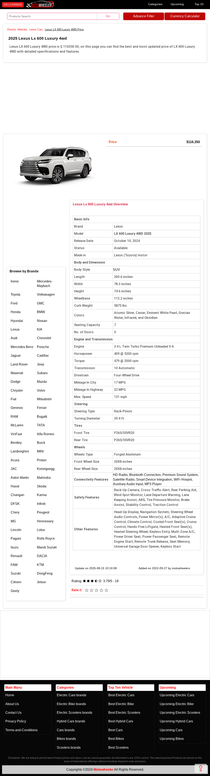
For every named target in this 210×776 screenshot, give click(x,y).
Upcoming (177, 4)
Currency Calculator (185, 16)
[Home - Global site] (40, 6)
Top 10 (199, 4)
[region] (105, 97)
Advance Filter (143, 16)
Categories (155, 4)
